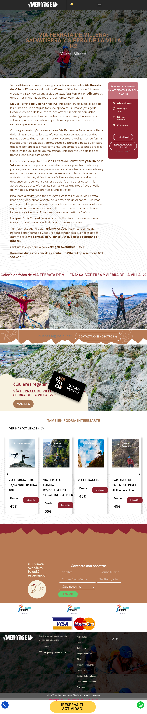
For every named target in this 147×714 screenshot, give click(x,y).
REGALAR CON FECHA (123, 146)
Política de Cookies (89, 699)
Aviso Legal (54, 699)
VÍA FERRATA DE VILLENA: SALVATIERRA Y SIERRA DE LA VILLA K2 (73, 40)
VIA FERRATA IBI (88, 480)
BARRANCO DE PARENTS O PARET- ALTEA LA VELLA (124, 485)
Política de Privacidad (70, 699)
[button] (99, 5)
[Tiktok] (113, 639)
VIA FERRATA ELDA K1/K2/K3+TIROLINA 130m (23, 485)
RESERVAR (123, 136)
